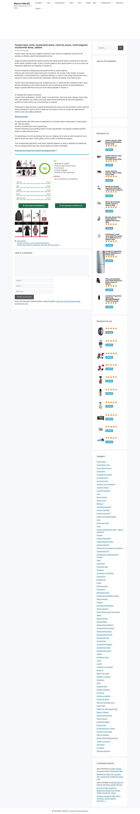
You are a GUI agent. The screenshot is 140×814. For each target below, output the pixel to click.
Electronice (119, 3)
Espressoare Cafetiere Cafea (108, 596)
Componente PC (106, 3)
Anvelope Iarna (102, 478)
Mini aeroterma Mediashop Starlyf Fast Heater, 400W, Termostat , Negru (108, 790)
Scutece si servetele (104, 732)
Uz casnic (100, 748)
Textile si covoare (103, 741)
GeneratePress (83, 811)
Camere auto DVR (103, 513)
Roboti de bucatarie (104, 716)
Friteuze (100, 602)
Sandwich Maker (103, 722)
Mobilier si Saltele (103, 677)
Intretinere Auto (103, 657)
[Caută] (120, 48)
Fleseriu (100, 788)
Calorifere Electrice (104, 507)
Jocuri (99, 661)
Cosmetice (38, 3)
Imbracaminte (21, 241)
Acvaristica (101, 471)
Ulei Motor (101, 745)
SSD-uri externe (103, 735)
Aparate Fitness (103, 488)
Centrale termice (103, 545)
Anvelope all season (104, 475)
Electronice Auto (103, 593)
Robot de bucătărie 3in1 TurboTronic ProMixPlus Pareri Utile (110, 776)
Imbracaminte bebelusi (105, 628)
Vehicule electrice (103, 751)
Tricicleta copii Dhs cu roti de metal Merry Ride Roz (33, 243)
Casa (48, 3)
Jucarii (99, 664)
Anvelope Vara (102, 481)
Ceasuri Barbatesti (104, 538)
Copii (94, 3)
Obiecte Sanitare (103, 690)
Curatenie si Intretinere (105, 573)
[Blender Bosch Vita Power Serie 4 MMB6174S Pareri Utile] (99, 220)
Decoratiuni (101, 577)
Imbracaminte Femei (104, 635)
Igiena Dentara (102, 619)
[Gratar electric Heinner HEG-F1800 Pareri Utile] (99, 173)
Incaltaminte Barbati (104, 644)
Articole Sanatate (103, 491)
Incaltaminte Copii (103, 648)
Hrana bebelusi (102, 609)
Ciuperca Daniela (103, 796)
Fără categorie (102, 599)
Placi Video (101, 706)
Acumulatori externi (104, 468)
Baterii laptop (102, 497)
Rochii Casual (102, 719)
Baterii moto (101, 501)
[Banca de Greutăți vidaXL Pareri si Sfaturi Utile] (99, 205)
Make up (100, 670)
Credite (88, 3)
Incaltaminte (101, 641)
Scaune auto (101, 725)
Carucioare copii (103, 523)
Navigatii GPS (102, 686)
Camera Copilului (103, 510)
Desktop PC (101, 580)
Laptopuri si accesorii (105, 667)
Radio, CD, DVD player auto (107, 709)
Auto (79, 3)
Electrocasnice (59, 3)
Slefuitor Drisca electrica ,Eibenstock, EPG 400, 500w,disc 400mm (38, 245)
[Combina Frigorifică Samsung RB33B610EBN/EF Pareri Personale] (99, 299)
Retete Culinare (102, 712)
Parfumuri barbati (103, 696)
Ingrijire (99, 654)
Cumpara (109, 149)
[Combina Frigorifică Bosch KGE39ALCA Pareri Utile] (101, 273)
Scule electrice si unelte (106, 728)
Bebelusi (100, 504)
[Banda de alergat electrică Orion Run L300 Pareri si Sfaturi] (99, 189)
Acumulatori (101, 462)
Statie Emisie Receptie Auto (107, 738)
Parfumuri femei (103, 699)
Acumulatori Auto (103, 465)
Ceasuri (99, 535)
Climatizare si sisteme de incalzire (110, 548)
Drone (99, 583)
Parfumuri (100, 693)
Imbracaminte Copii (104, 631)
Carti (98, 520)
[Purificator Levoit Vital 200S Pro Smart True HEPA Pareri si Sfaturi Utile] (99, 238)
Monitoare (100, 680)
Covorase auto (102, 567)
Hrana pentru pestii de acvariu (108, 612)
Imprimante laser (103, 638)
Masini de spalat (103, 673)
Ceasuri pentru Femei (105, 542)
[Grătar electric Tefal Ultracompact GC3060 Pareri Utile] (99, 158)
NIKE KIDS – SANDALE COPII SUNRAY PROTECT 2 (109, 798)
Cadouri (37, 8)
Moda (71, 3)
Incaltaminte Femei (104, 651)
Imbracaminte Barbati (105, 625)
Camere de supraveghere (106, 517)
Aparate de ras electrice (106, 484)
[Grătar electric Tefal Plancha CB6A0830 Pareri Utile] (99, 142)
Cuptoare (100, 570)
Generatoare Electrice (105, 606)
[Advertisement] (70, 25)
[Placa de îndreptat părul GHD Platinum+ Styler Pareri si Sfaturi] (98, 282)
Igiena (99, 615)
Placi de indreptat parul (105, 703)
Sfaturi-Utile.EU (22, 3)
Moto (99, 683)
